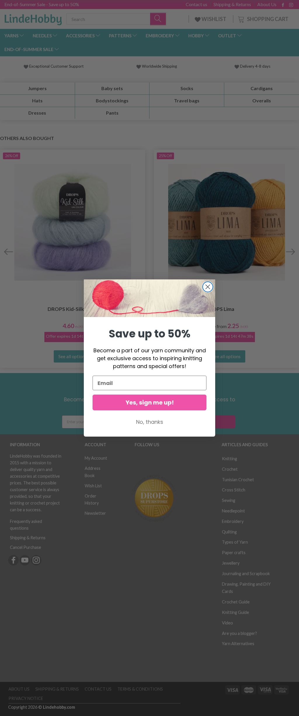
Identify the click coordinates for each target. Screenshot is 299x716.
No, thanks (149, 422)
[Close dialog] (208, 287)
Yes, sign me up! (150, 402)
